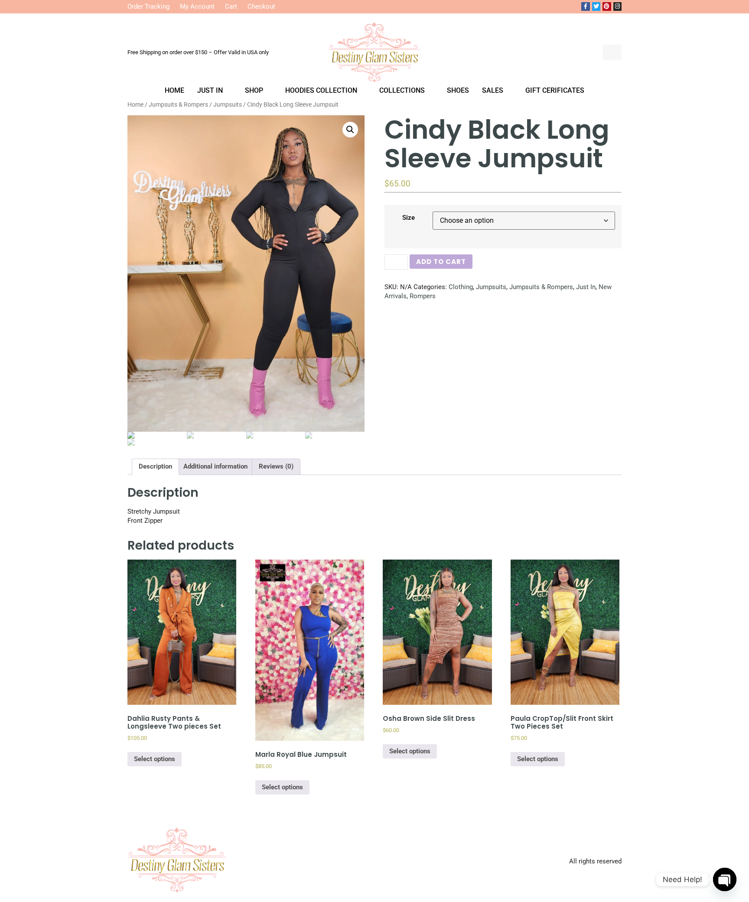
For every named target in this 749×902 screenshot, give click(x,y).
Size (408, 217)
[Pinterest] (606, 6)
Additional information (215, 466)
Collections (402, 90)
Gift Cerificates (554, 90)
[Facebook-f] (585, 6)
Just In (210, 90)
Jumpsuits (491, 287)
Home (174, 90)
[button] (589, 52)
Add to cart (441, 261)
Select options (154, 759)
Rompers (423, 296)
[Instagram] (617, 6)
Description (155, 466)
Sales (492, 90)
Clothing (461, 287)
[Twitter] (596, 6)
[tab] (155, 467)
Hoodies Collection (321, 90)
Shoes (458, 90)
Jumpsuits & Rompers (541, 287)
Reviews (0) (276, 466)
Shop (254, 90)
